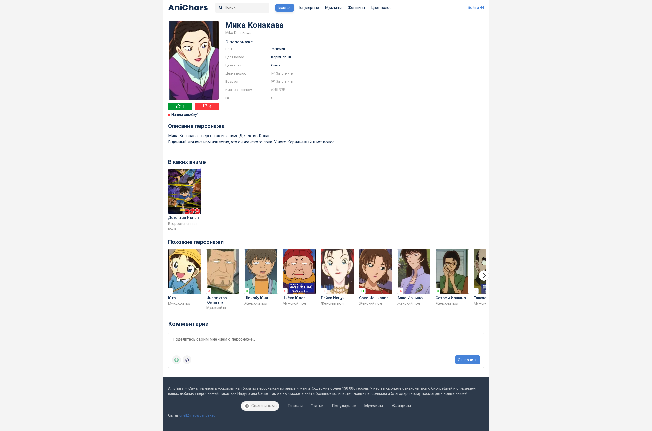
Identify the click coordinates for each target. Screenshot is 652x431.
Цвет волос (381, 8)
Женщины (356, 8)
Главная (284, 8)
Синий (275, 65)
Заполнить (284, 73)
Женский (278, 49)
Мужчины (333, 8)
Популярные (308, 8)
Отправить (468, 360)
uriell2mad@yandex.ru (197, 415)
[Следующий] (484, 275)
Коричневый (281, 57)
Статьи (317, 405)
